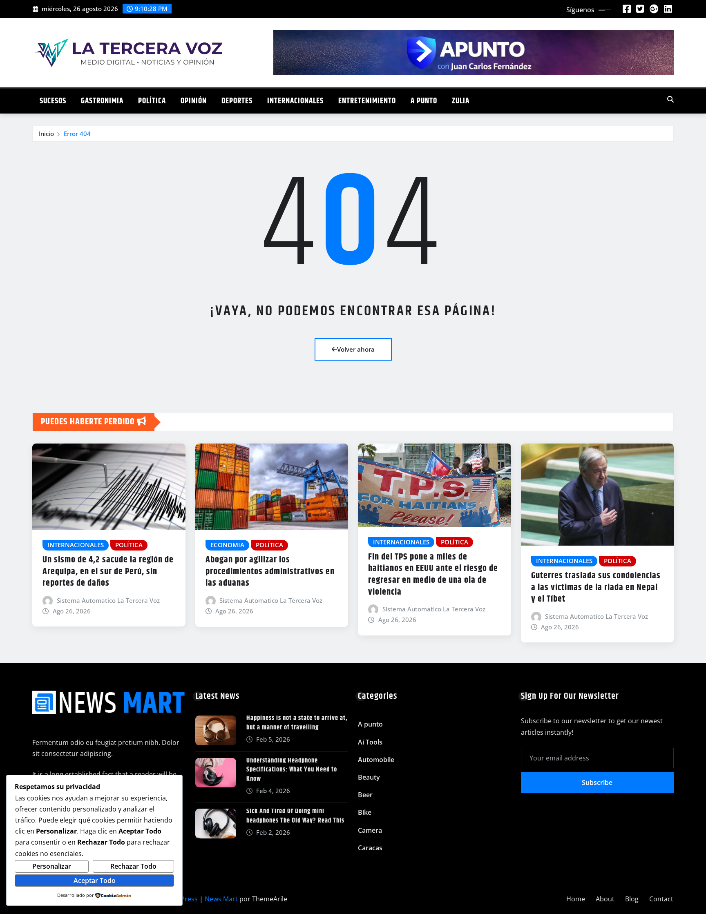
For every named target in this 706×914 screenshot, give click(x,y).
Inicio (46, 133)
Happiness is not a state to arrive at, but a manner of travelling (297, 722)
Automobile (376, 759)
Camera (370, 830)
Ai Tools (370, 742)
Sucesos (53, 101)
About (605, 898)
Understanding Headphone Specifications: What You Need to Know (291, 770)
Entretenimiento (367, 101)
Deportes (236, 101)
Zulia (460, 101)
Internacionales (295, 101)
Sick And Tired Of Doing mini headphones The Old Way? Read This (295, 815)
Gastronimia (102, 101)
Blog (632, 898)
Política (152, 101)
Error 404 (77, 133)
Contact (661, 898)
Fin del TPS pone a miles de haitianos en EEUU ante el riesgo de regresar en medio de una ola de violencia (433, 574)
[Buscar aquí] (670, 99)
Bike (364, 812)
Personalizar (51, 866)
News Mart (221, 898)
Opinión (194, 101)
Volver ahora (356, 349)
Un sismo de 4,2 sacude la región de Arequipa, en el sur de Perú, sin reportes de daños (108, 571)
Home (575, 898)
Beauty (369, 777)
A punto (424, 101)
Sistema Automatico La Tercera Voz (108, 600)
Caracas (370, 847)
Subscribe (597, 782)
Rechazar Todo (133, 866)
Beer (365, 794)
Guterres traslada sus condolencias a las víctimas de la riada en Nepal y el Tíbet (596, 587)
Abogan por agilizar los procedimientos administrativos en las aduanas (270, 571)
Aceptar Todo (95, 880)
